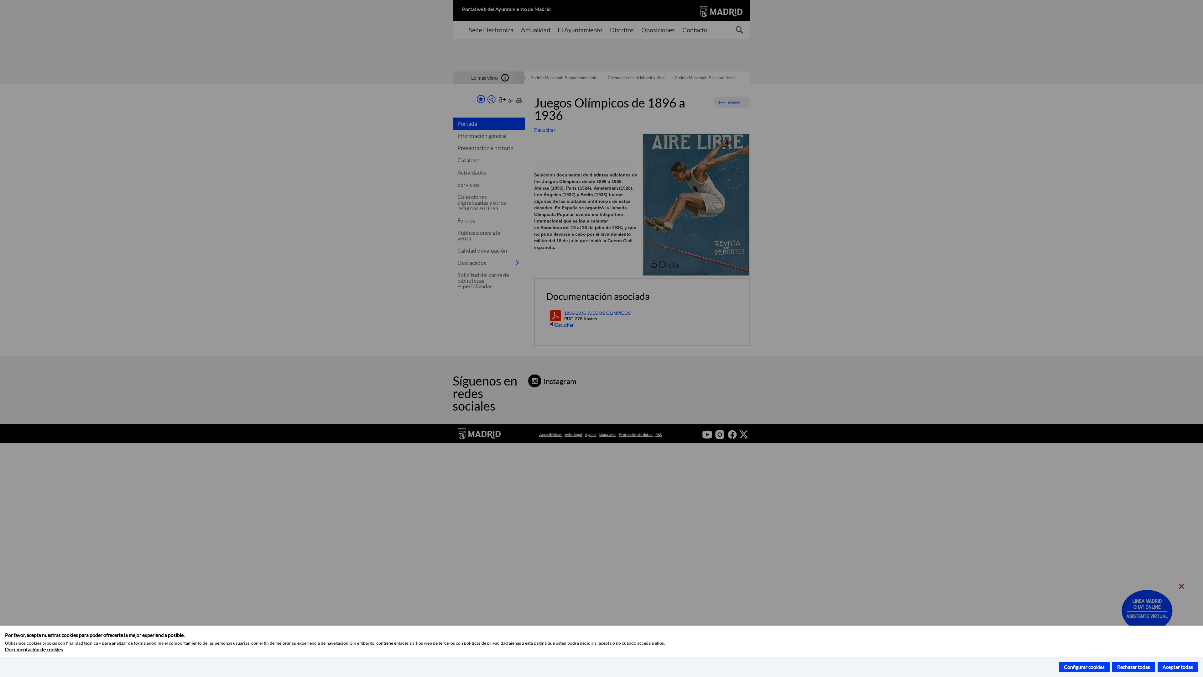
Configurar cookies (1084, 667)
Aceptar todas (1178, 667)
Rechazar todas (1133, 667)
